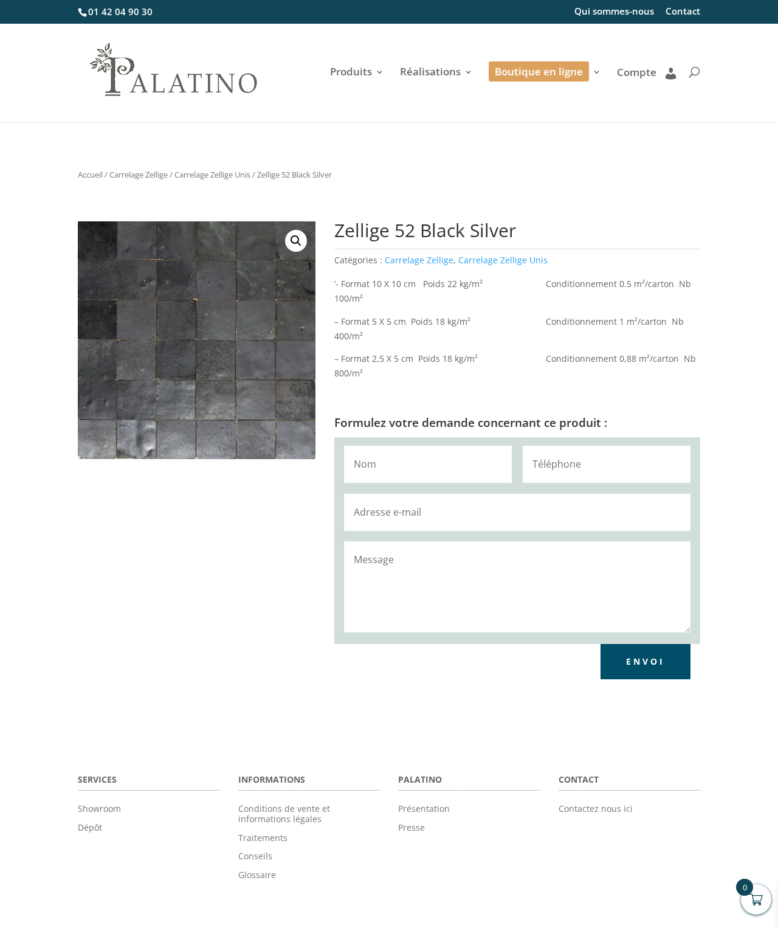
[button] (296, 241)
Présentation (424, 808)
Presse (411, 827)
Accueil (90, 174)
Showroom (99, 808)
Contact (683, 12)
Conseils (255, 856)
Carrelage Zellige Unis (212, 174)
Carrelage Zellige (138, 174)
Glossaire (257, 875)
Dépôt (90, 827)
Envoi (645, 661)
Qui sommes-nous (614, 12)
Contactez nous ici (596, 808)
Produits (351, 73)
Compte (636, 73)
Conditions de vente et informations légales (284, 814)
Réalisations (430, 73)
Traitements (262, 837)
